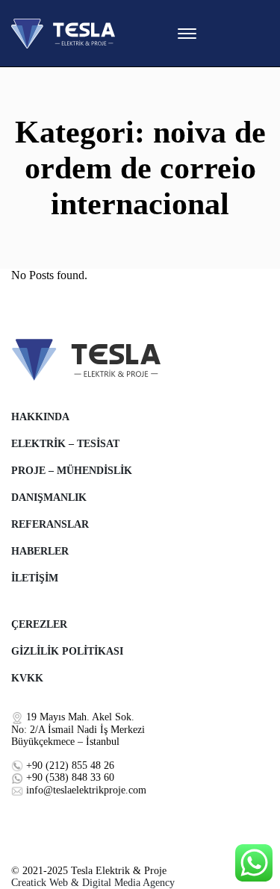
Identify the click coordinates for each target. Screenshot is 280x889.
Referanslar (50, 524)
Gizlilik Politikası (67, 651)
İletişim (34, 578)
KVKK (27, 678)
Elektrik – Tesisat (65, 443)
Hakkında (40, 416)
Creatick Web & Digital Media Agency (93, 882)
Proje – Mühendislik (71, 470)
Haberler (40, 551)
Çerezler (39, 624)
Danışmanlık (49, 497)
